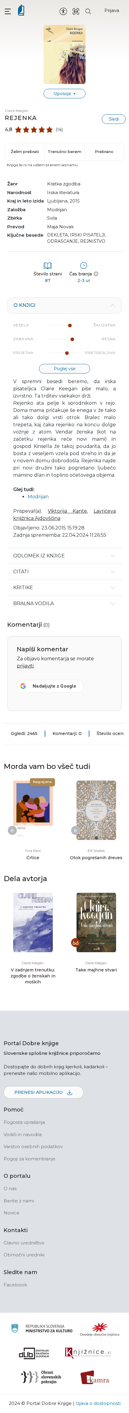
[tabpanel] (64, 422)
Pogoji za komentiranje (30, 1159)
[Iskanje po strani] (88, 10)
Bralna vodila (33, 603)
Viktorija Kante (67, 511)
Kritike (23, 587)
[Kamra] (95, 1377)
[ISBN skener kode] (76, 10)
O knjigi (24, 305)
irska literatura (63, 192)
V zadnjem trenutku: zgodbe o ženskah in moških (33, 976)
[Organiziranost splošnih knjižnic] (100, 1329)
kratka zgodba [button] (63, 184)
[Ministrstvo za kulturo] (41, 1329)
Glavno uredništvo (24, 1243)
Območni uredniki (24, 1255)
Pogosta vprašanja (24, 1122)
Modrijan (57, 209)
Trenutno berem (64, 151)
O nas (10, 1188)
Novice (12, 1213)
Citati (21, 571)
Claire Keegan (16, 110)
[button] (8, 11)
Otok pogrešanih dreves (96, 857)
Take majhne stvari (96, 970)
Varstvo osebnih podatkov (33, 1146)
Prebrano (104, 151)
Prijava (111, 10)
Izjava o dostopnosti (98, 1403)
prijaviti (25, 666)
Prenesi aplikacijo (39, 1092)
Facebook (15, 1285)
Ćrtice (32, 857)
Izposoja (62, 93)
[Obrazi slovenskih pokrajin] (41, 1377)
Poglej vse (65, 368)
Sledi (114, 119)
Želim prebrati (25, 151)
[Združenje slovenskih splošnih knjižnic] (88, 1353)
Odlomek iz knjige (39, 556)
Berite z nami (19, 1201)
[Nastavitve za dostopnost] (63, 11)
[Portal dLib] (34, 1353)
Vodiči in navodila (23, 1134)
